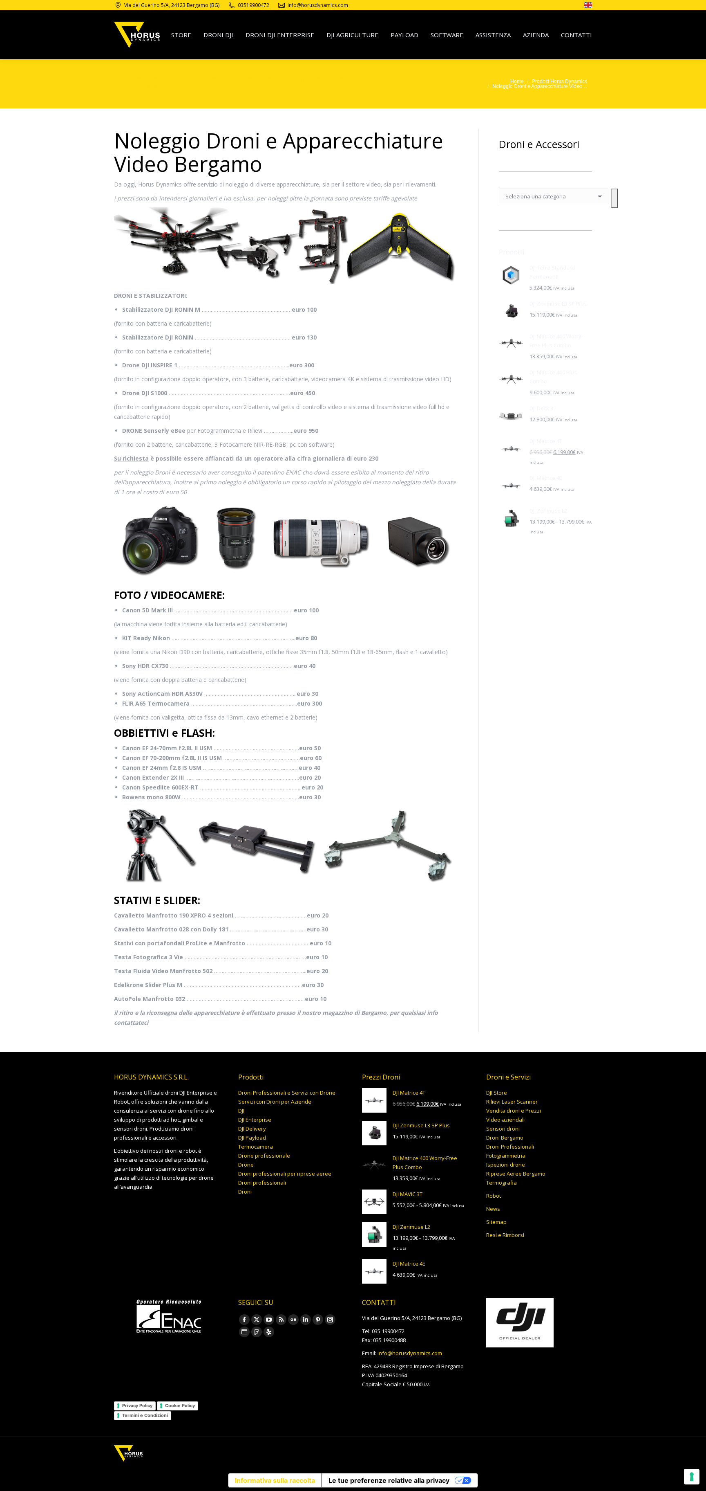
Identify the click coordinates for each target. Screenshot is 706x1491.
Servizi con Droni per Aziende (274, 1101)
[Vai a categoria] (614, 198)
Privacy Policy (137, 1405)
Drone (246, 1164)
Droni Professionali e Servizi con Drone (286, 1092)
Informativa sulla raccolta (275, 1480)
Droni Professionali (510, 1146)
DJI (241, 1110)
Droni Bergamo (504, 1137)
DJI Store (496, 1092)
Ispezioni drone (505, 1164)
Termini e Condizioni (145, 1415)
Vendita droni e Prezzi (513, 1110)
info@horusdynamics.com (410, 1353)
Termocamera (255, 1146)
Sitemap (496, 1222)
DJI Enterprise (254, 1119)
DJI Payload (252, 1137)
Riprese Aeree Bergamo (515, 1173)
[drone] (588, 6)
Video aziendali (505, 1119)
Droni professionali (262, 1182)
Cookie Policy (180, 1405)
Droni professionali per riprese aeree (284, 1173)
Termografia (501, 1182)
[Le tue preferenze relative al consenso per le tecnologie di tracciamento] (691, 1476)
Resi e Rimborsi (505, 1235)
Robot (493, 1195)
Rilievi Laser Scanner (512, 1101)
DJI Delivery (252, 1128)
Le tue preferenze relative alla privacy (388, 1480)
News (493, 1208)
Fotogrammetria (505, 1155)
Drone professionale (264, 1155)
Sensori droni (503, 1128)
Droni (245, 1191)
